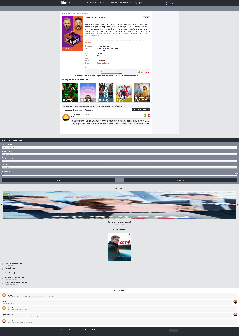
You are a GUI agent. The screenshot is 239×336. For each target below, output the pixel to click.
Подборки (138, 3)
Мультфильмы (125, 3)
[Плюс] (145, 115)
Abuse (81, 330)
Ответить (75, 128)
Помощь (87, 330)
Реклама (64, 330)
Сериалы (113, 3)
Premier (107, 63)
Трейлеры (95, 330)
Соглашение (73, 330)
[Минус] (149, 115)
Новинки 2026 (92, 3)
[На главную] (66, 2)
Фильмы (103, 3)
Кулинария (100, 63)
